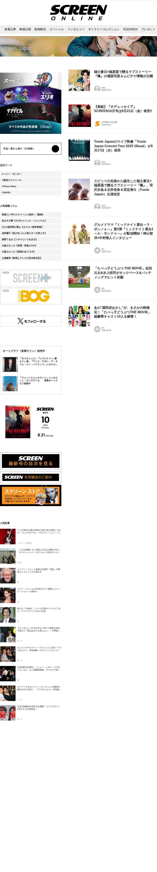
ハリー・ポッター (12, 174)
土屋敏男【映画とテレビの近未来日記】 (22, 258)
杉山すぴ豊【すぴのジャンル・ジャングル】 (24, 220)
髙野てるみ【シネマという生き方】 (20, 239)
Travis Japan (18, 48)
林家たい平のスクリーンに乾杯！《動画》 (23, 214)
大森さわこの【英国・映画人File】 (19, 245)
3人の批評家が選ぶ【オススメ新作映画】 (23, 227)
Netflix (6, 192)
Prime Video (9, 186)
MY (103, 249)
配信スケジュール (12, 180)
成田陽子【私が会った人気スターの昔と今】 (24, 233)
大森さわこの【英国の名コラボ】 (19, 251)
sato (103, 88)
